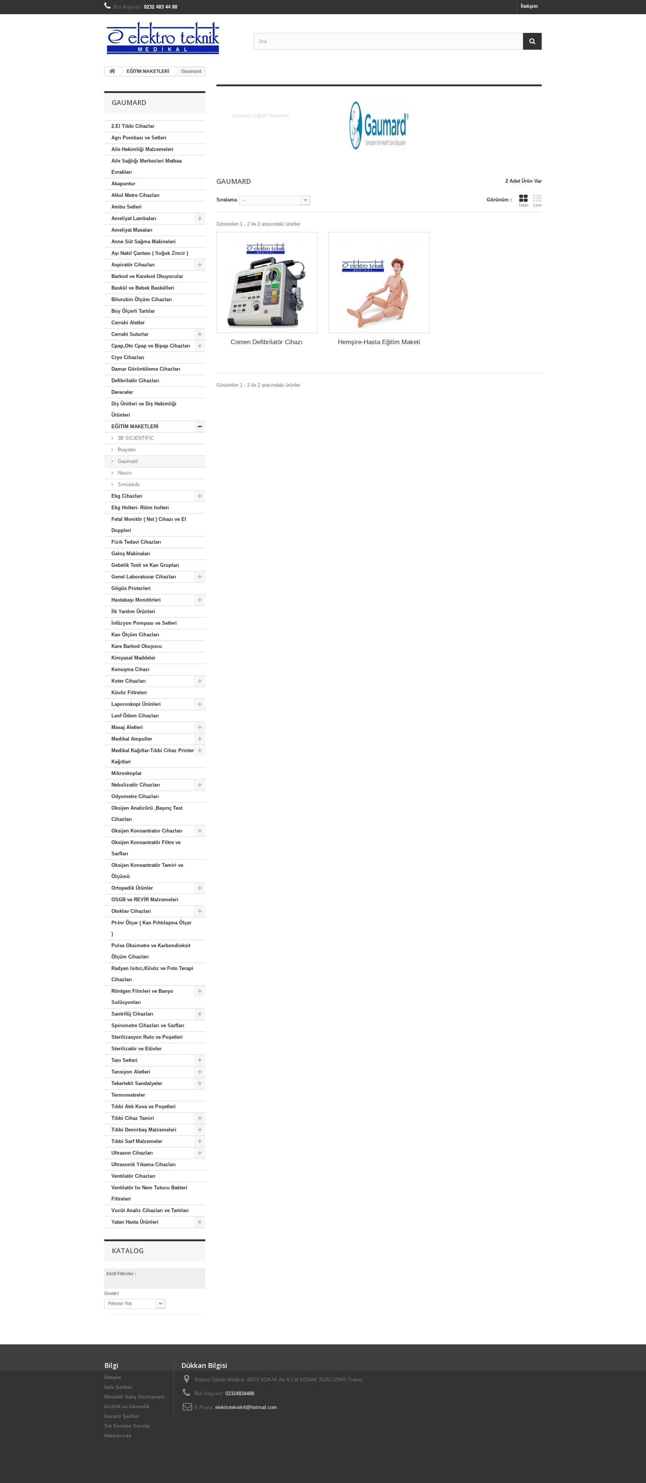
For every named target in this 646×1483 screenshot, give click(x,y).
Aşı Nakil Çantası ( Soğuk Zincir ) (149, 253)
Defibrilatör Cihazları (135, 380)
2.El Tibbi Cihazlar (132, 126)
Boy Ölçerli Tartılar (133, 311)
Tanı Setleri (124, 1060)
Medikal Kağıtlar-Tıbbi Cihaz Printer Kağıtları (152, 756)
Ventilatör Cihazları (133, 1176)
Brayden (126, 449)
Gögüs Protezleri (131, 588)
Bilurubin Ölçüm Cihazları (141, 299)
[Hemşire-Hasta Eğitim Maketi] (379, 282)
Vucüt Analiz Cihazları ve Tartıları (150, 1210)
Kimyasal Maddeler (133, 658)
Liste (537, 205)
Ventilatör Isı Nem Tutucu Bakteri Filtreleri (149, 1193)
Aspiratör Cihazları (133, 265)
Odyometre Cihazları (135, 796)
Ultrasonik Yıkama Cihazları (143, 1164)
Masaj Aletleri (127, 727)
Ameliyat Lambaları (133, 218)
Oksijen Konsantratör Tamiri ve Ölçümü (147, 870)
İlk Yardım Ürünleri (133, 611)
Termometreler (128, 1095)
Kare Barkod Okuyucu (136, 646)
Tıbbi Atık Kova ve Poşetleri (143, 1106)
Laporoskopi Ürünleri (136, 704)
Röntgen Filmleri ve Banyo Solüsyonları (142, 996)
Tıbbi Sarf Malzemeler (136, 1141)
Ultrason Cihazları (132, 1153)
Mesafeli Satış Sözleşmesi (134, 1397)
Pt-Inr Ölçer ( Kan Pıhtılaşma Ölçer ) (151, 928)
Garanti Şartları (121, 1416)
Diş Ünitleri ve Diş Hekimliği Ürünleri (143, 409)
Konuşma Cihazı (130, 669)
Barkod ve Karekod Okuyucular (147, 276)
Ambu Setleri (126, 207)
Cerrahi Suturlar (129, 334)
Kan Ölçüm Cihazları (135, 634)
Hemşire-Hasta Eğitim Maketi (379, 342)
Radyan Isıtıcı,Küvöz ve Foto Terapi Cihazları (152, 974)
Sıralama (226, 200)
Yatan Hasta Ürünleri (135, 1222)
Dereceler (122, 392)
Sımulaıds (128, 484)
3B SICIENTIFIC (135, 438)
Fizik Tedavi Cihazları (136, 542)
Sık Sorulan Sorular (127, 1426)
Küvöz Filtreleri (129, 692)
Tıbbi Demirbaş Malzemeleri (143, 1130)
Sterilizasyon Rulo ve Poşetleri (147, 1037)
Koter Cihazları (128, 681)
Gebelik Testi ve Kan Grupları (145, 565)
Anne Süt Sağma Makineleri (143, 241)
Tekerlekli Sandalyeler (136, 1083)
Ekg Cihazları (126, 496)
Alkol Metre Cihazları (135, 195)
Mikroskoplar (126, 773)
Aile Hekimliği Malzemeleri (142, 149)
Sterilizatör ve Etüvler (136, 1048)
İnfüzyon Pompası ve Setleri (144, 623)
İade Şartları (118, 1387)
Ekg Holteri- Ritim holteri (140, 507)
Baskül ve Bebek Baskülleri (142, 288)
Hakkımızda (117, 1436)
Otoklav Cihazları (131, 911)
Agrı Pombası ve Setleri (138, 137)
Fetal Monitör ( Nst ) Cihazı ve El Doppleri (148, 524)
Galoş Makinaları (130, 553)
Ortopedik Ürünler (132, 888)
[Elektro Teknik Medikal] (173, 37)
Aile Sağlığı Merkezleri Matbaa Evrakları (146, 166)
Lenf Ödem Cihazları (135, 716)
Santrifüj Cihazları (132, 1014)
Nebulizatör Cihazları (135, 785)
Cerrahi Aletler (128, 322)
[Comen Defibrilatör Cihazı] (267, 282)
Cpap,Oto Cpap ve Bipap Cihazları (150, 346)
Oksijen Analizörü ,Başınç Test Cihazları (146, 813)
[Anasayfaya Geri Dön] (112, 71)
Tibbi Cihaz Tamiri (132, 1118)
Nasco (124, 473)
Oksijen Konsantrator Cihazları (146, 831)
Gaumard (127, 461)
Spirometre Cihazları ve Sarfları (147, 1025)
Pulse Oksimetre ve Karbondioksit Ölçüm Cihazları (150, 951)
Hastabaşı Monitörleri (136, 600)
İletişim (529, 6)
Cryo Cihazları (127, 357)
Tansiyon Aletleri (130, 1072)
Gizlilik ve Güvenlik (127, 1406)
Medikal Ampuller (131, 739)
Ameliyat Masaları (132, 230)
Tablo (523, 205)
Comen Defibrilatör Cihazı (267, 342)
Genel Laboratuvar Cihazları (143, 577)
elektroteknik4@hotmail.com (246, 1407)
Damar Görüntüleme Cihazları (145, 369)
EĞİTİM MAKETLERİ (135, 426)
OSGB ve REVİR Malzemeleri (144, 899)
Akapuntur (123, 183)
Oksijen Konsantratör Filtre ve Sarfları (146, 848)
